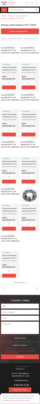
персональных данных (11, 352)
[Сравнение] (32, 3)
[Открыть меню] (4, 10)
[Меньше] (3, 83)
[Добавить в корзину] (9, 87)
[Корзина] (37, 3)
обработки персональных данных (19, 400)
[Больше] (14, 83)
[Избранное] (26, 3)
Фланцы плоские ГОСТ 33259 (11, 38)
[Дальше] (37, 288)
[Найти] (36, 10)
